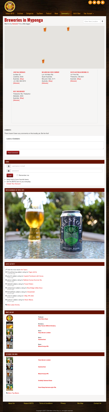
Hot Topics (24, 270)
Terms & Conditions (45, 403)
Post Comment (13, 153)
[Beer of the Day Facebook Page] (90, 3)
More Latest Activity (13, 305)
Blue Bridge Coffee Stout (34, 288)
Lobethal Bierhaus (19, 72)
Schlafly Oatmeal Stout (45, 380)
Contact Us (97, 403)
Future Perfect (28, 284)
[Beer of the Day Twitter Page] (94, 3)
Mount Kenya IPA (43, 346)
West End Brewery (19, 91)
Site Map (80, 403)
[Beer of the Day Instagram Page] (98, 3)
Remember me (24, 175)
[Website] (16, 83)
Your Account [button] (88, 13)
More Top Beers (13, 393)
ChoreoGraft (31, 292)
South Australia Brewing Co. (79, 72)
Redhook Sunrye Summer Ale (32, 280)
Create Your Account (14, 184)
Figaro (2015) (33, 272)
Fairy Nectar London (44, 333)
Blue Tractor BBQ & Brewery (47, 326)
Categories (29, 13)
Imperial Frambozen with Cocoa (33, 276)
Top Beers (40, 13)
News (56, 13)
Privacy (63, 403)
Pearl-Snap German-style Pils (47, 387)
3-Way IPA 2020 (29, 296)
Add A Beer (77, 13)
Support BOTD (29, 403)
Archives (20, 13)
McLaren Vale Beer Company (50, 72)
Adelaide (15, 24)
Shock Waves (28, 300)
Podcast (49, 13)
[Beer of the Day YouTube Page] (103, 3)
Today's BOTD (10, 13)
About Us (11, 403)
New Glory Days (43, 319)
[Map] (22, 79)
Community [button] (65, 13)
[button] (68, 29)
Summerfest (42, 339)
